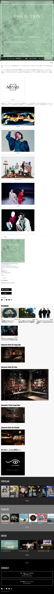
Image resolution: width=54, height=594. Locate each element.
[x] (4, 300)
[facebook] (6, 300)
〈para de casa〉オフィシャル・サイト (8, 282)
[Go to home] (5, 1)
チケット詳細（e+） (4, 280)
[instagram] (11, 300)
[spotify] (2, 300)
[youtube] (9, 300)
